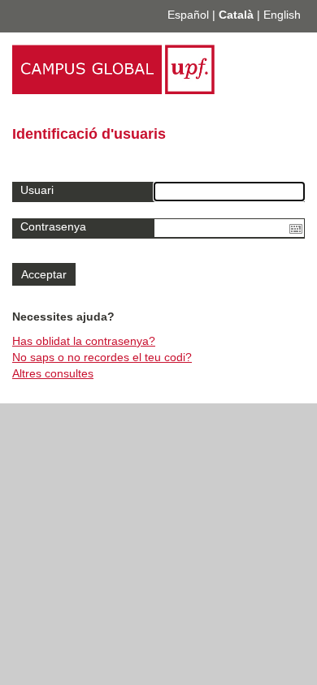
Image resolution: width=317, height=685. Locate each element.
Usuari (37, 189)
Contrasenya (53, 226)
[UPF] (113, 90)
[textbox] (229, 228)
